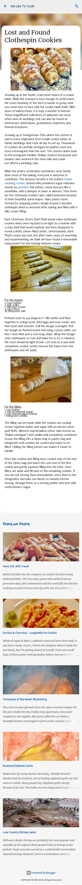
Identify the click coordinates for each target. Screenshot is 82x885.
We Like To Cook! (23, 6)
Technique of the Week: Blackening (25, 699)
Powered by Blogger (43, 872)
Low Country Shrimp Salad (19, 832)
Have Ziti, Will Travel (16, 566)
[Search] (76, 6)
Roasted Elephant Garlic (18, 765)
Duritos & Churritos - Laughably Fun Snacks (30, 632)
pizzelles (23, 187)
